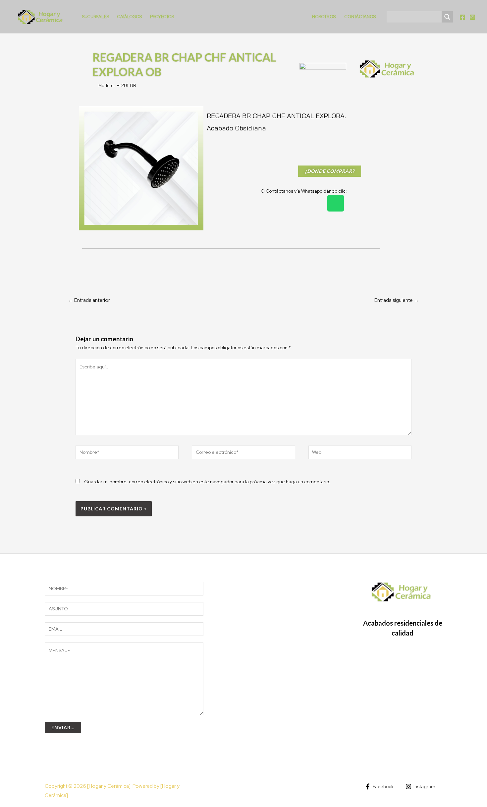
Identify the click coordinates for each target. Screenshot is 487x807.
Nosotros (324, 17)
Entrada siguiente (396, 300)
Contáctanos (360, 17)
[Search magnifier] (447, 17)
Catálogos (129, 17)
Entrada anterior (89, 300)
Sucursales (95, 17)
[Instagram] (472, 17)
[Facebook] (462, 17)
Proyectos (162, 17)
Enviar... (63, 727)
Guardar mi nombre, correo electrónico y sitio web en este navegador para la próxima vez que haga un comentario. (207, 482)
